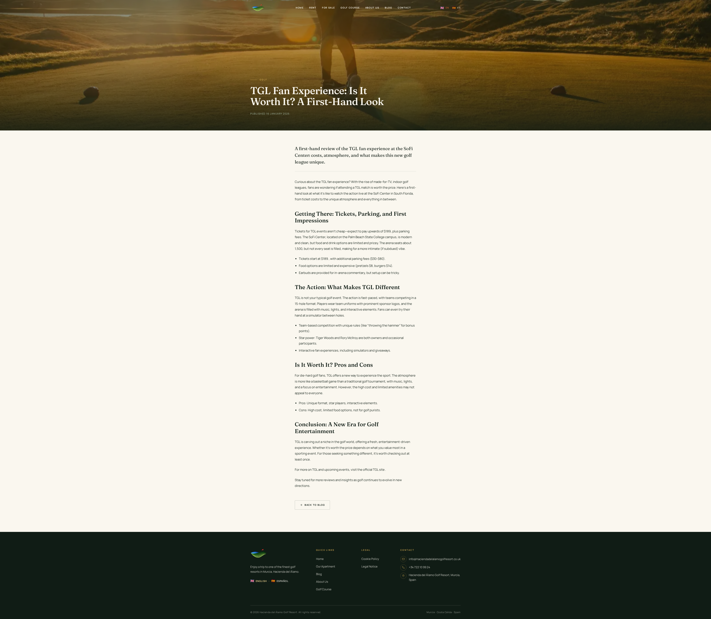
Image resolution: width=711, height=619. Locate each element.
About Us (372, 7)
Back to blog (315, 505)
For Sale (328, 7)
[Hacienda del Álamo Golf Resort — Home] (258, 8)
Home (300, 7)
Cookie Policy (370, 559)
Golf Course (350, 7)
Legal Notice (369, 566)
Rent (312, 7)
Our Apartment (325, 566)
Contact (404, 7)
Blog (388, 7)
